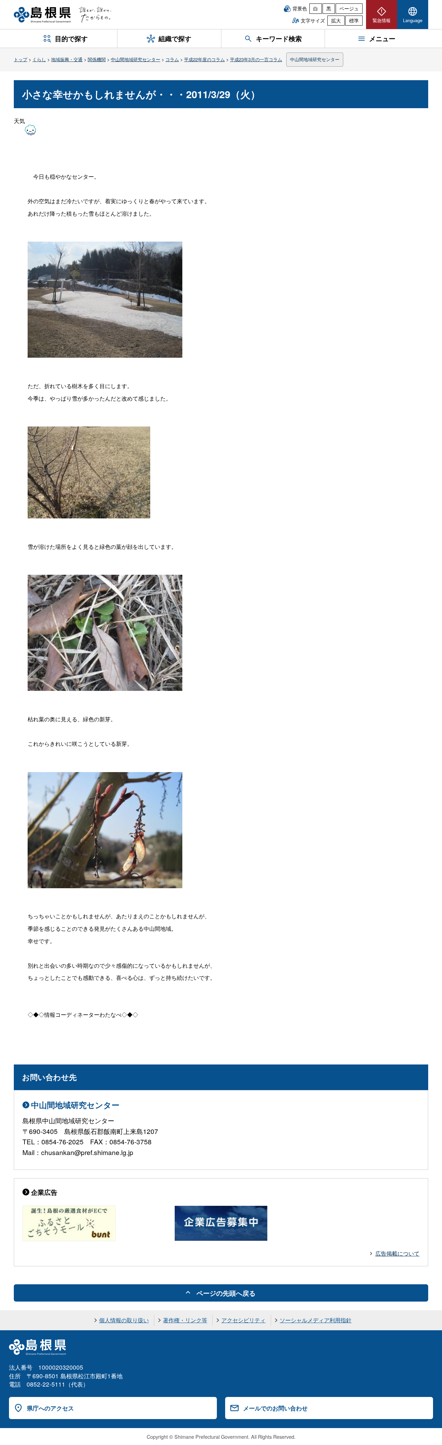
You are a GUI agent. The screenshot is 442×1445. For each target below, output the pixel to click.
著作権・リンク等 (185, 1320)
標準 (354, 20)
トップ (20, 59)
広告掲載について (397, 1253)
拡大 (336, 20)
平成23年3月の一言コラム (256, 59)
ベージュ (349, 8)
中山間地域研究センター (135, 59)
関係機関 (97, 59)
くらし (39, 59)
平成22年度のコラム (204, 59)
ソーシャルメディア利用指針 (316, 1320)
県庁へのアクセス (50, 1408)
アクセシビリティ (243, 1320)
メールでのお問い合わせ (275, 1408)
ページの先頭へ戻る (226, 1293)
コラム (172, 59)
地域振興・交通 (67, 59)
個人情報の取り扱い (124, 1320)
